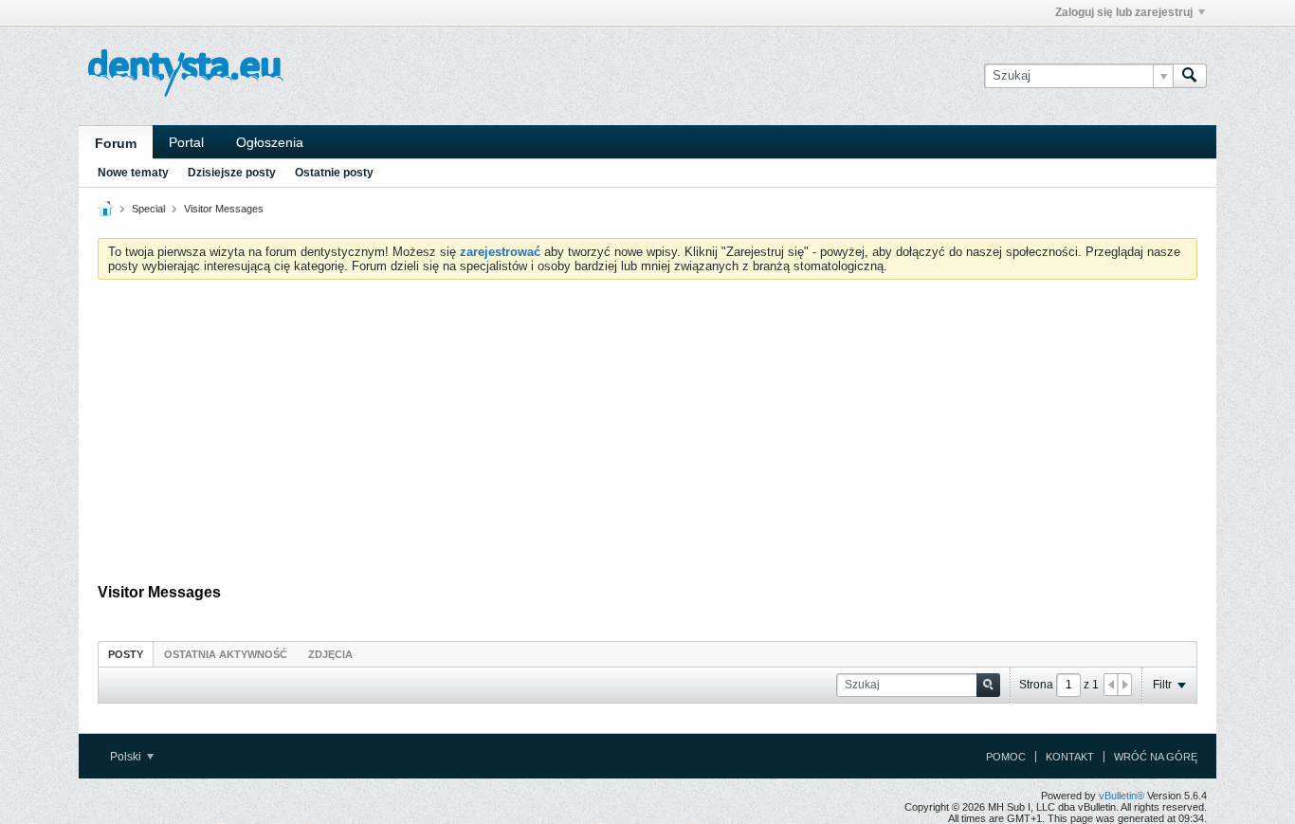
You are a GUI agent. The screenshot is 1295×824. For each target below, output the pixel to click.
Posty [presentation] (125, 654)
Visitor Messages (224, 208)
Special (148, 208)
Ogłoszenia (269, 142)
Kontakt (1070, 756)
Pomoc (1006, 756)
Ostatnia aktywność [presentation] (225, 654)
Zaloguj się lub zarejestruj (1124, 12)
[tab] (126, 654)
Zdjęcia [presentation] (330, 654)
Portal (186, 142)
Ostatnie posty (334, 172)
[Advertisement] (647, 436)
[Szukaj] (1190, 76)
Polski (127, 756)
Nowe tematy (133, 172)
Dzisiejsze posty (232, 172)
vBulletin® (1121, 795)
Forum (116, 143)
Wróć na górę (1155, 756)
